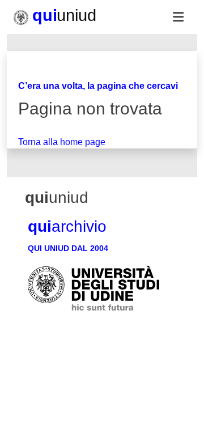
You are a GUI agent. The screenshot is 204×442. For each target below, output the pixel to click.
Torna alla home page (61, 142)
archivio (67, 226)
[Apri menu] (177, 17)
